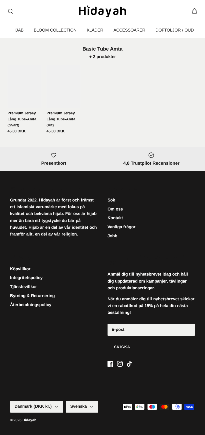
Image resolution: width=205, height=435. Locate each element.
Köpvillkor (20, 269)
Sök (111, 200)
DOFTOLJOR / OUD (175, 30)
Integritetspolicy (26, 277)
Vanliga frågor (122, 227)
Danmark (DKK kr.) (33, 406)
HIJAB (18, 30)
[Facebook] (110, 364)
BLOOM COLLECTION (55, 30)
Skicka (122, 347)
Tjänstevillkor (23, 286)
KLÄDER (95, 30)
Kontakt (115, 217)
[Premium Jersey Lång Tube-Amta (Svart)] (25, 86)
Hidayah (29, 420)
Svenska (78, 406)
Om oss (115, 209)
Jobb (112, 236)
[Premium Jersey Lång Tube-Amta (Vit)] (63, 86)
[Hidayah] (102, 11)
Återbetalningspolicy (30, 304)
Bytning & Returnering (32, 295)
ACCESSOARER (129, 30)
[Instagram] (120, 364)
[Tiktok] (129, 364)
